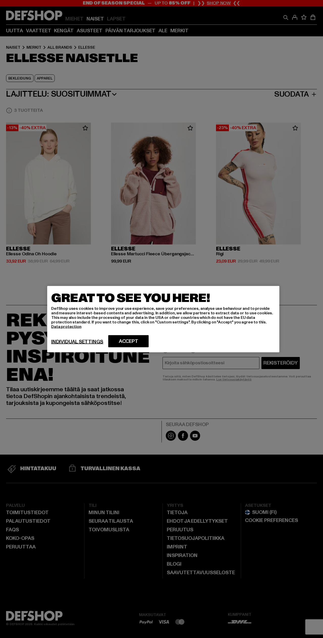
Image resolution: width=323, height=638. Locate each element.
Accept (128, 341)
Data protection (66, 326)
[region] (163, 319)
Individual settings (77, 342)
